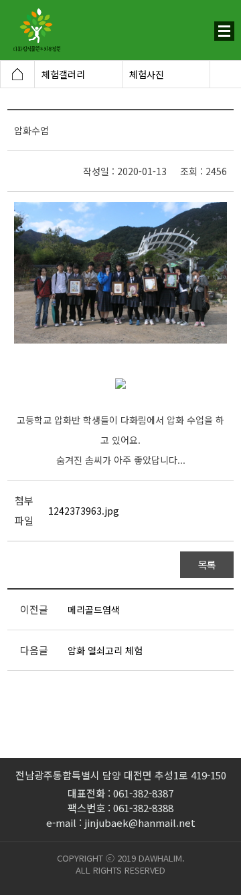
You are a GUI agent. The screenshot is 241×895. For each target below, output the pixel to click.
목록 (207, 564)
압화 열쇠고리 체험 (105, 650)
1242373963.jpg (83, 510)
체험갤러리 (63, 74)
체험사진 (146, 74)
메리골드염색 (94, 609)
